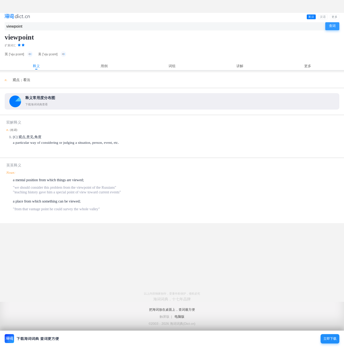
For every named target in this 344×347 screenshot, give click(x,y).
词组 (172, 66)
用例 (104, 66)
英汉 (311, 16)
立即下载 (330, 338)
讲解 (239, 66)
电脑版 (179, 316)
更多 (335, 16)
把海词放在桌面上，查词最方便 (172, 309)
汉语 (323, 16)
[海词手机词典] (17, 16)
